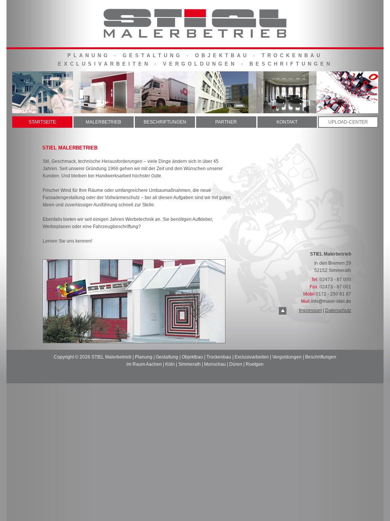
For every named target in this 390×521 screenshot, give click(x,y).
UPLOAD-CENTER (348, 122)
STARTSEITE (42, 122)
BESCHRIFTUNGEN (165, 122)
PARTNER (226, 122)
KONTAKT (287, 122)
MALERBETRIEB (103, 122)
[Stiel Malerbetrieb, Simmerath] (195, 38)
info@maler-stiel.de (331, 301)
